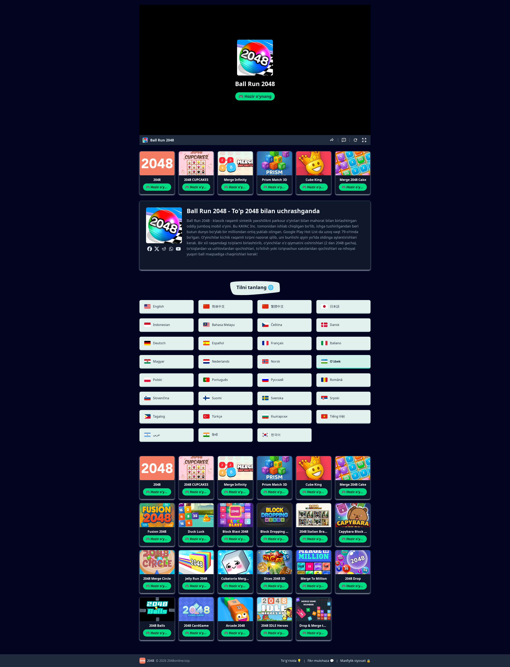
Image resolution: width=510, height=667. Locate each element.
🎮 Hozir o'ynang (255, 96)
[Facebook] (149, 248)
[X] (156, 248)
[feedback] (343, 140)
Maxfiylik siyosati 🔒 (355, 660)
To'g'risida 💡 (291, 660)
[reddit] (164, 248)
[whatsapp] (171, 248)
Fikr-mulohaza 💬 (321, 660)
